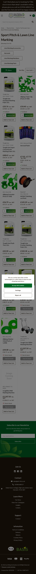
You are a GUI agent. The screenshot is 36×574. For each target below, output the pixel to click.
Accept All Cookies (18, 285)
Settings (18, 290)
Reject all (18, 295)
